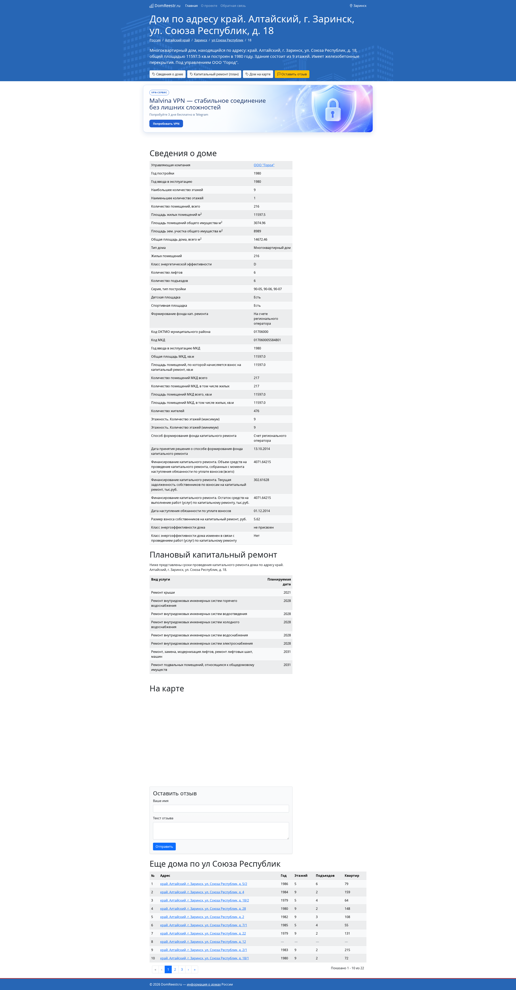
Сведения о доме (169, 74)
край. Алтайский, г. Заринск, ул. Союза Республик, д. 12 (203, 941)
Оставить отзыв (294, 74)
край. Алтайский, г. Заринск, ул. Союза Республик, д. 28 (203, 908)
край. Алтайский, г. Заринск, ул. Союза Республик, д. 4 (202, 892)
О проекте (209, 5)
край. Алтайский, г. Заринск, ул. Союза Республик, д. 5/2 (203, 884)
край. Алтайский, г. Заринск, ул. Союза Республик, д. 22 (203, 933)
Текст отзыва (163, 818)
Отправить (164, 846)
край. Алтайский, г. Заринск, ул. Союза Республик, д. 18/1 (204, 958)
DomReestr (167, 5)
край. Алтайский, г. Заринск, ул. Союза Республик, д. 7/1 (203, 925)
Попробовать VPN (166, 124)
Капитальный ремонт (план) (216, 74)
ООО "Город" (264, 165)
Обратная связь (233, 5)
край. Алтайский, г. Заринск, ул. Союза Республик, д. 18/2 (204, 900)
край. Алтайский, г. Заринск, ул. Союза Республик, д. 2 (202, 917)
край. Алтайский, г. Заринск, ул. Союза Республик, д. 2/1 (203, 950)
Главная (191, 5)
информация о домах (204, 984)
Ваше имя (161, 801)
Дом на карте (259, 74)
